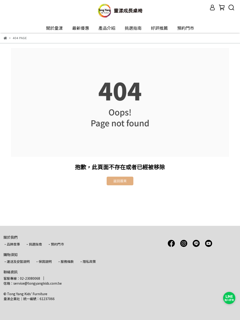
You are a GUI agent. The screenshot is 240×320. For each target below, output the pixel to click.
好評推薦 (159, 28)
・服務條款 (65, 261)
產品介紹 (106, 28)
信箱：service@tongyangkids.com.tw (33, 283)
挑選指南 (133, 28)
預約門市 (185, 28)
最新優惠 (80, 28)
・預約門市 (56, 244)
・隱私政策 (87, 261)
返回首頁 (120, 181)
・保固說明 (43, 261)
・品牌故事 (12, 244)
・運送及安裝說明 (17, 261)
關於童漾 (54, 28)
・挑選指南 (34, 244)
